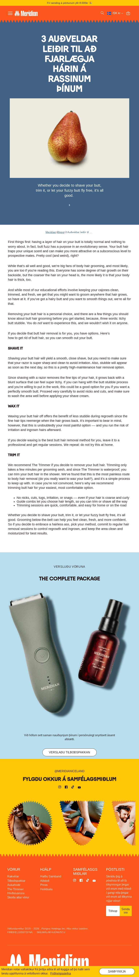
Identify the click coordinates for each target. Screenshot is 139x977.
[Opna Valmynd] (10, 13)
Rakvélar (13, 876)
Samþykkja (117, 971)
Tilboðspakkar (16, 880)
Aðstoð (44, 880)
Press (44, 884)
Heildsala (46, 889)
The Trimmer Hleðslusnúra (15, 891)
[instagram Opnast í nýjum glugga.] (59, 788)
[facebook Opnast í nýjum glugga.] (66, 788)
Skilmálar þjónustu (51, 932)
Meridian (51, 232)
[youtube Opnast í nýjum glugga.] (79, 788)
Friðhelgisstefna (19, 932)
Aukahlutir (13, 884)
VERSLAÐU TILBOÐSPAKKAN (69, 752)
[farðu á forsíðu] (44, 13)
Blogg (60, 232)
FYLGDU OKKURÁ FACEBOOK (82, 823)
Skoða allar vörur (18, 897)
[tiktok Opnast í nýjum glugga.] (72, 787)
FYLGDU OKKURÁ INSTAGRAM (29, 823)
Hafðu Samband (50, 876)
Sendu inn (125, 911)
